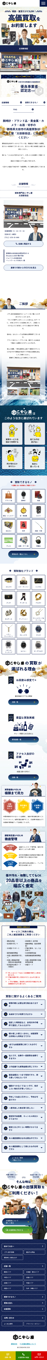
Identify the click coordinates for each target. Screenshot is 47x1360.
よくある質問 (8, 1324)
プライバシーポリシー (33, 1324)
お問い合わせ (9, 1318)
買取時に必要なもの (10, 1257)
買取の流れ (8, 1303)
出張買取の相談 (23, 1357)
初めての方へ (9, 1246)
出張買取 (7, 1309)
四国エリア (7, 1288)
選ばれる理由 (30, 1252)
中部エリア (7, 1277)
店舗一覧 (7, 1266)
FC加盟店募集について (28, 1344)
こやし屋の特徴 (9, 1252)
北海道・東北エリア (32, 1272)
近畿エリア (7, 1283)
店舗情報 (5, 102)
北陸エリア (29, 1277)
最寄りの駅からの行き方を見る (23, 267)
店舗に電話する (24, 243)
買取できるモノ (31, 102)
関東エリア (7, 1272)
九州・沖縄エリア (32, 1288)
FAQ (15, 109)
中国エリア (29, 1283)
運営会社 (14, 1344)
